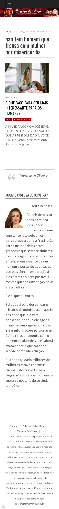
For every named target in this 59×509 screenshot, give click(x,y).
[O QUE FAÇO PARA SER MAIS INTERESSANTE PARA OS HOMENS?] (27, 77)
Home (9, 31)
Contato (14, 426)
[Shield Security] (3, 506)
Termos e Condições (27, 431)
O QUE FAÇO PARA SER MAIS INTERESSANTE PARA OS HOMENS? (26, 108)
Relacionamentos (22, 120)
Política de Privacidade (33, 426)
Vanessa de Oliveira (34, 175)
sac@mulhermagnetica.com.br (29, 503)
